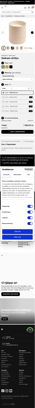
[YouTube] (10, 390)
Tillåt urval (17, 237)
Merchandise (5, 374)
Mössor (21, 374)
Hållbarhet (4, 360)
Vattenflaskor (23, 362)
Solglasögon (5, 382)
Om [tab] (28, 174)
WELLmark (12, 55)
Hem (2, 16)
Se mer (5, 319)
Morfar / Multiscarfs (25, 376)
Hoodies (21, 358)
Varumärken (5, 366)
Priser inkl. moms (7, 404)
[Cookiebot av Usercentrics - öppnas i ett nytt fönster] (25, 169)
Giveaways (4, 378)
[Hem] (9, 7)
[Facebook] (2, 390)
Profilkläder (4, 372)
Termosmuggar (23, 384)
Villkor (3, 362)
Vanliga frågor (5, 354)
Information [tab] (17, 174)
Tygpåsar (22, 360)
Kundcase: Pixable (7, 356)
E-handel (4, 398)
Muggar (21, 372)
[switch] (30, 212)
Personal (4, 358)
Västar (21, 382)
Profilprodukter (6, 376)
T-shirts (21, 354)
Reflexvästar (23, 364)
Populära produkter (25, 352)
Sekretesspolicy (6, 364)
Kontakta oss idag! (10, 294)
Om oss (3, 352)
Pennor (3, 380)
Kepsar (21, 356)
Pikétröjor (4, 384)
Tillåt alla (17, 231)
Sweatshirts (22, 378)
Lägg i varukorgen (17, 132)
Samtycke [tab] (6, 174)
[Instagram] (6, 390)
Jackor (21, 380)
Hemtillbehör (9, 16)
